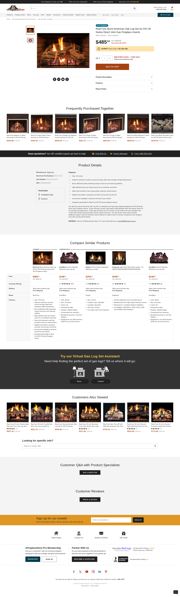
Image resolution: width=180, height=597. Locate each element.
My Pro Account (165, 15)
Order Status (115, 15)
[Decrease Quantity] (104, 58)
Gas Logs (36, 15)
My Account (105, 15)
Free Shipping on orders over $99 (52, 2)
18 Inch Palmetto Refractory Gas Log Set (158, 268)
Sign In (49, 559)
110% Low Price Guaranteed (78, 2)
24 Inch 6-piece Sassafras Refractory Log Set (97, 268)
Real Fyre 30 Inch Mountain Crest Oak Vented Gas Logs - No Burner (89, 425)
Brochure (44, 198)
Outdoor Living (80, 15)
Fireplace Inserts (20, 15)
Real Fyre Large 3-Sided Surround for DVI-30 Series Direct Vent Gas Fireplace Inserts (112, 136)
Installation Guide (47, 194)
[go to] (18, 123)
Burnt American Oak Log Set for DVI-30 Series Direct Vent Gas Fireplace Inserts (44, 269)
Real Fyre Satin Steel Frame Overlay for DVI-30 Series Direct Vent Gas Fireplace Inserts (41, 136)
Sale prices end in (129, 2)
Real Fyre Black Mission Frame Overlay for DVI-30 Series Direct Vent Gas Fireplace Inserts (138, 136)
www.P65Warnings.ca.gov (127, 221)
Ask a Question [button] (113, 35)
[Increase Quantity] (109, 58)
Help (122, 15)
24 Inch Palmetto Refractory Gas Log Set (68, 268)
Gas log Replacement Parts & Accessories (24, 19)
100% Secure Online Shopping (103, 2)
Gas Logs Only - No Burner (45, 19)
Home (8, 19)
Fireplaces (10, 15)
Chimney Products (68, 15)
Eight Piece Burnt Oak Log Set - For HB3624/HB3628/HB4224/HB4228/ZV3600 (128, 268)
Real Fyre (50, 172)
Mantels (49, 15)
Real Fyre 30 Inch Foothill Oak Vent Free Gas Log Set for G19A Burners (41, 425)
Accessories (57, 15)
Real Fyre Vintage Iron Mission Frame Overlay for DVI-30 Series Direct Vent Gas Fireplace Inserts (65, 136)
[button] (119, 153)
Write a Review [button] (101, 35)
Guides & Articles (91, 15)
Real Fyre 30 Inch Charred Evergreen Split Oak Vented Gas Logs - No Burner (161, 425)
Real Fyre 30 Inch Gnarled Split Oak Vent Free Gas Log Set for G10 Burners (18, 425)
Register (33, 559)
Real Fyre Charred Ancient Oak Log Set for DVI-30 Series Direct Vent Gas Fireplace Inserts (66, 425)
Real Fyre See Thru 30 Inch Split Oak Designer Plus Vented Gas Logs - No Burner (114, 425)
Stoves (29, 15)
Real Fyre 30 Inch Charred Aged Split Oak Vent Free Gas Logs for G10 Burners (137, 425)
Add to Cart (112, 67)
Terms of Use (85, 585)
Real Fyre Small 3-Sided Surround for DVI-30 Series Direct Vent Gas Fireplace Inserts (88, 136)
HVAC (42, 15)
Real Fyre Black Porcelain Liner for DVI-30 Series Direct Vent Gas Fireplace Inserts (162, 136)
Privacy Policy (95, 585)
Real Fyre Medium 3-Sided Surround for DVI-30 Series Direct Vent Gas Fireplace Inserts (16, 136)
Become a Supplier (84, 559)
